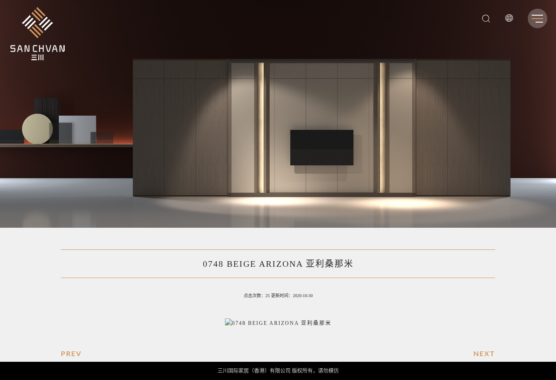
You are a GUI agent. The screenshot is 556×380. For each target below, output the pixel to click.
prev (71, 353)
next (484, 353)
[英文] (509, 19)
